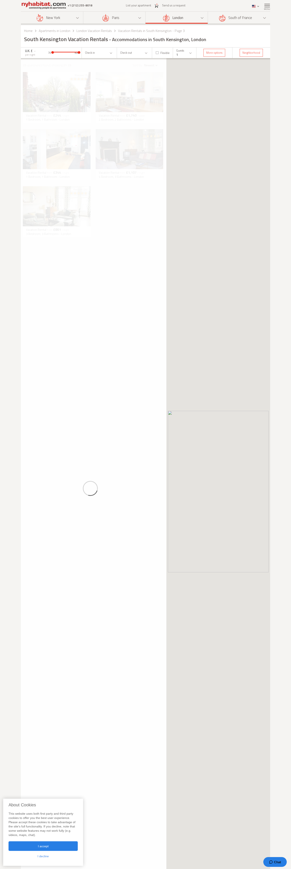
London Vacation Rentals (94, 30)
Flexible (165, 53)
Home (28, 30)
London (177, 17)
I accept (43, 846)
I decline (43, 856)
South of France (240, 17)
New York (53, 17)
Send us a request (174, 5)
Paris (115, 17)
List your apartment (138, 5)
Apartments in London (54, 30)
